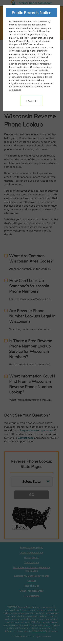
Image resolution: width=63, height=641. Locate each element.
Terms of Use (39, 41)
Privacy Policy (23, 41)
